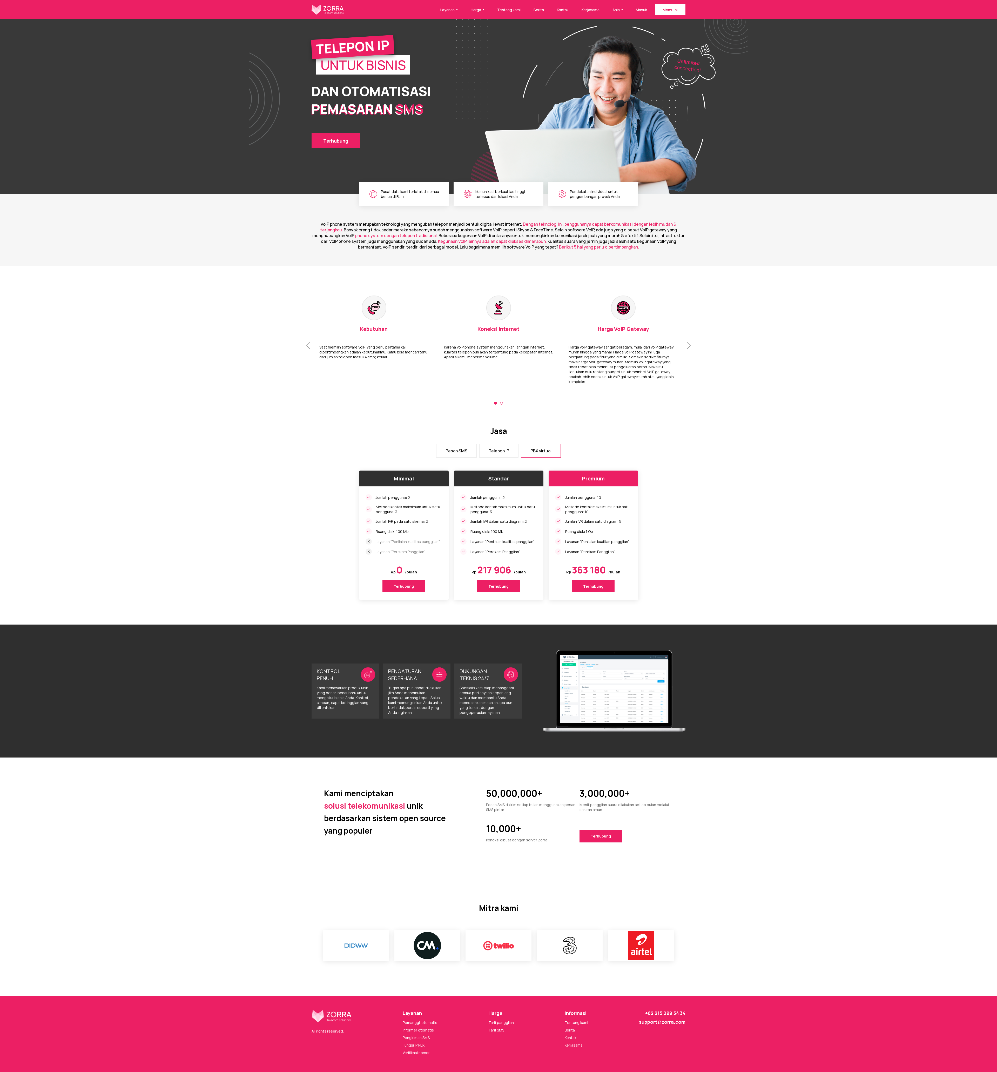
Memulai (670, 9)
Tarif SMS (496, 1030)
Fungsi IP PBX (414, 1045)
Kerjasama (590, 9)
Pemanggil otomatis (420, 1022)
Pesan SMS (456, 451)
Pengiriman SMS (416, 1037)
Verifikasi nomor (416, 1052)
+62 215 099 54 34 (665, 1013)
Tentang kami (509, 9)
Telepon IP (499, 451)
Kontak (563, 9)
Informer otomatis (418, 1030)
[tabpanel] (498, 343)
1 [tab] (495, 403)
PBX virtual (540, 451)
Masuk (641, 9)
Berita (539, 9)
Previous (308, 345)
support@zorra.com (662, 1022)
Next (688, 345)
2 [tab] (501, 403)
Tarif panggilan (501, 1022)
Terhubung (335, 141)
